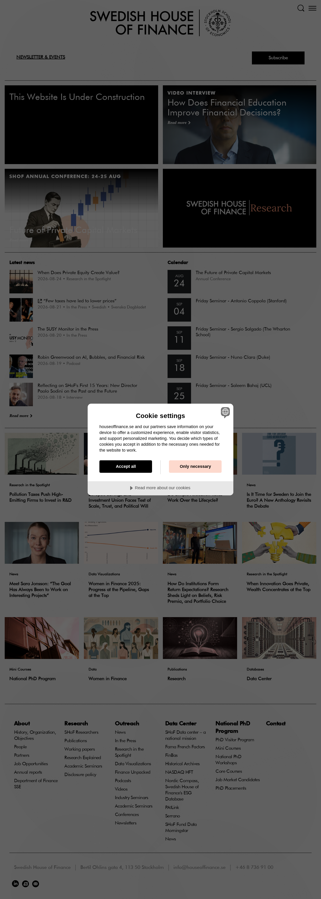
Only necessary (195, 466)
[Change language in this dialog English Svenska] (224, 412)
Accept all (126, 466)
